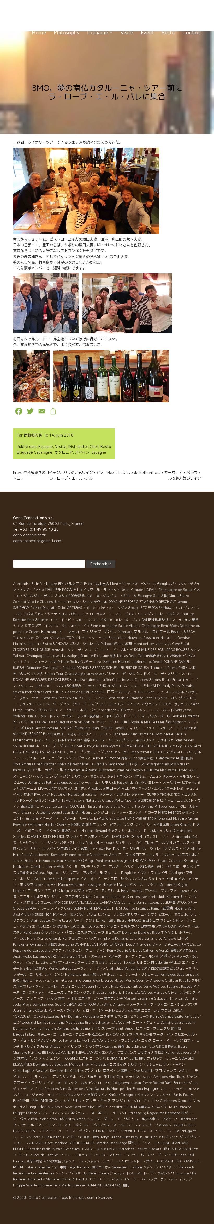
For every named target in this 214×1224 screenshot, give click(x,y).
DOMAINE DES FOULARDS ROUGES (161, 649)
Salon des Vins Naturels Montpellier (100, 1088)
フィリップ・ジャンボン (83, 1046)
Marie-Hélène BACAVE (129, 992)
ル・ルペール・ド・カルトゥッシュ (147, 830)
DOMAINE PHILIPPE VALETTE (96, 908)
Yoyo (53, 1119)
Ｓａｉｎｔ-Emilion (162, 878)
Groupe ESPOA (24, 908)
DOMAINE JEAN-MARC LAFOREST (100, 944)
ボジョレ (93, 1070)
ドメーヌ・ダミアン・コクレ (40, 800)
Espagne (45, 446)
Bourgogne (176, 722)
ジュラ (184, 698)
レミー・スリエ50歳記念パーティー (70, 685)
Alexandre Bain (26, 583)
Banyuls (19, 770)
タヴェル (100, 601)
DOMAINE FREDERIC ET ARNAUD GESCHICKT (142, 602)
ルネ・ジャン (90, 710)
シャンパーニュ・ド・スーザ (60, 1131)
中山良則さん (44, 1052)
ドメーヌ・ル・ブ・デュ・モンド (133, 956)
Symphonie (105, 938)
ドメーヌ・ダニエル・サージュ (68, 626)
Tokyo (105, 1137)
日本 (61, 1118)
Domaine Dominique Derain (162, 734)
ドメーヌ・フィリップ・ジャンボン (144, 1125)
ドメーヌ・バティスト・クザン (105, 608)
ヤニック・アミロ (95, 638)
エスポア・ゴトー (90, 998)
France (89, 584)
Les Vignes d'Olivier (162, 992)
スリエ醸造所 (22, 872)
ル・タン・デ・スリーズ (79, 649)
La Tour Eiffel (106, 920)
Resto (168, 32)
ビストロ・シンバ (92, 1058)
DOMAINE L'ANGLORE (104, 1185)
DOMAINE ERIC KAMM (176, 1161)
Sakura (30, 1167)
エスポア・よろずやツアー (99, 1149)
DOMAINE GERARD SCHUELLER (100, 667)
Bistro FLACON (36, 710)
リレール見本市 (143, 1118)
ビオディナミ (191, 782)
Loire (124, 1161)
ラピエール (182, 1034)
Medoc (27, 956)
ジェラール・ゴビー (130, 842)
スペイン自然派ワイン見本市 (68, 848)
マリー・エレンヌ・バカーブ (136, 812)
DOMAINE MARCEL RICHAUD (144, 746)
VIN (169, 842)
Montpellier (144, 643)
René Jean (31, 932)
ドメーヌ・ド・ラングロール (102, 878)
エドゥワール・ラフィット (100, 589)
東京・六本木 (67, 998)
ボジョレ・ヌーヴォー (91, 956)
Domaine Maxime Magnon (34, 1028)
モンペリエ (191, 866)
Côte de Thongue (122, 962)
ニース (123, 854)
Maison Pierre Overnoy (131, 980)
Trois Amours (23, 764)
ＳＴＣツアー (34, 625)
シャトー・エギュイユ (75, 1155)
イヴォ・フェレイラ (152, 872)
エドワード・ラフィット (103, 1179)
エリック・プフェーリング (83, 752)
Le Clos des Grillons (145, 679)
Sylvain (28, 968)
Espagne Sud (148, 595)
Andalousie (96, 788)
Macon (63, 884)
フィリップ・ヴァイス (28, 590)
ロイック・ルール (79, 601)
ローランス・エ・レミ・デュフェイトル (118, 614)
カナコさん (163, 644)
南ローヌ (113, 788)
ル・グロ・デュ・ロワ (143, 1100)
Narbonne (172, 1112)
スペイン (82, 452)
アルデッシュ (168, 1137)
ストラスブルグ (176, 692)
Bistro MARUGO (129, 920)
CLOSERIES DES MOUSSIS (32, 650)
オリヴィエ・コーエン (95, 734)
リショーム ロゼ (29, 686)
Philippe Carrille (115, 1076)
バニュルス (181, 842)
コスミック (117, 1064)
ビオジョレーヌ (104, 1125)
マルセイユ (74, 836)
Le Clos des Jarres (49, 602)
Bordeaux (51, 734)
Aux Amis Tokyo (59, 1107)
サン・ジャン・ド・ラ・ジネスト (150, 710)
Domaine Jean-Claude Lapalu (100, 727)
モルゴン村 (145, 962)
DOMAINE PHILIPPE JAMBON (78, 1052)
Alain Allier (52, 1137)
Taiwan (19, 655)
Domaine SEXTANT (60, 728)
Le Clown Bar (101, 848)
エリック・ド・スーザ (49, 716)
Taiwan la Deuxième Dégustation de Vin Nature (56, 812)
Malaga (122, 884)
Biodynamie (74, 770)
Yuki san (19, 638)
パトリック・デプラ (185, 584)
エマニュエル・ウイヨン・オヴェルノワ (132, 704)
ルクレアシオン (75, 1094)
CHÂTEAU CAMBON (175, 1149)
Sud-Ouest (117, 818)
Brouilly (101, 764)
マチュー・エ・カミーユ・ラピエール (64, 1034)
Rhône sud (163, 818)
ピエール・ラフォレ (92, 698)
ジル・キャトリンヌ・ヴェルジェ (149, 740)
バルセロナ (74, 583)
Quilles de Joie (94, 674)
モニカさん (69, 734)
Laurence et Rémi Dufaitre (53, 956)
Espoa (138, 1088)
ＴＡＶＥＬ (169, 932)
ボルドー (85, 661)
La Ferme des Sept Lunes (174, 974)
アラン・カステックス (54, 1113)
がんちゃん (65, 788)
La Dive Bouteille (141, 1070)
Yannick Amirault (45, 692)
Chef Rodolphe (56, 1143)
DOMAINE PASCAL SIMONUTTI (115, 1131)
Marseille (109, 884)
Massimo (180, 818)
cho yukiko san (137, 1046)
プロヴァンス (166, 1070)
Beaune (186, 824)
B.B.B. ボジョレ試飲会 (82, 716)
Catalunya (104, 992)
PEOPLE (19, 1149)
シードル (106, 716)
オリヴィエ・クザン (142, 914)
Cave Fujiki (180, 644)
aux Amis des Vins (52, 1088)
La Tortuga (183, 1131)
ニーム (155, 1143)
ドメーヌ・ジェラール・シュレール (139, 848)
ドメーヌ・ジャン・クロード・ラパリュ (72, 704)
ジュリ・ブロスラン (66, 896)
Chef (94, 446)
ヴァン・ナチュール (31, 848)
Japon (174, 824)
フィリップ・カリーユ (162, 1058)
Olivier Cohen (98, 1173)
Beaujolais (81, 824)
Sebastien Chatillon (127, 1167)
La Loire (42, 962)
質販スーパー (71, 830)
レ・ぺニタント (117, 1113)
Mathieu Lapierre (27, 643)
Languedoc (36, 1106)
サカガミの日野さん (163, 1046)
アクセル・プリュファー (162, 890)
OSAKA (80, 746)
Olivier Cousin (93, 896)
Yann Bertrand (176, 1082)
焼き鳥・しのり (68, 926)
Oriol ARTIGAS (69, 607)
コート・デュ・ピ (146, 1022)
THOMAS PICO (170, 794)
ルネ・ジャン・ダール (154, 716)
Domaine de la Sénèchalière (104, 679)
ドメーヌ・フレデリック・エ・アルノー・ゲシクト (101, 866)
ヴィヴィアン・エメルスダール (154, 788)
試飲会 (167, 908)
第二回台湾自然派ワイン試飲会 (159, 656)
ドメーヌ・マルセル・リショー (116, 1155)
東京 (87, 740)
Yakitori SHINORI (124, 1107)
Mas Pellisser (154, 722)
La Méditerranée (166, 758)
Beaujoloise (40, 1118)
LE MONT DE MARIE (91, 1040)
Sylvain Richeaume (66, 1149)
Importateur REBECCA (150, 752)
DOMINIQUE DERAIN (127, 836)
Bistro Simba (75, 1119)
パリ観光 (50, 944)
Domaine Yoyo (47, 1167)
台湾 (60, 866)
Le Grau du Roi (56, 938)
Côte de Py (36, 1179)
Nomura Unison (78, 974)
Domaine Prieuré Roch (67, 854)
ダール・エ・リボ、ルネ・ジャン (40, 974)
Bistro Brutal (172, 679)
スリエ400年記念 (71, 595)
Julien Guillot (120, 1137)
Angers (119, 1004)
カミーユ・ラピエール (176, 1088)
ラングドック (57, 776)
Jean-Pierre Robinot (149, 1082)
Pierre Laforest (61, 968)
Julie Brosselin (132, 722)
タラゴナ (19, 1125)
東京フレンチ (113, 998)
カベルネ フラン (180, 746)
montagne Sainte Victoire (121, 626)
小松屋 (127, 643)
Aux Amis (104, 1004)
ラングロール (104, 812)
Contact (191, 32)
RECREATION (102, 1034)
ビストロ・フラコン (112, 914)
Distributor (78, 446)
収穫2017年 (179, 950)
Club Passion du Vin (124, 782)
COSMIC (71, 1058)
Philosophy (66, 32)
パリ (87, 1130)
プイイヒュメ (62, 920)
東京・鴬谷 (91, 1137)
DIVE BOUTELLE (184, 1125)
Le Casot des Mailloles (79, 692)
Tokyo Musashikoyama (103, 746)
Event (147, 32)
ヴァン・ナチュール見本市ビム (174, 944)
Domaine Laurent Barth (179, 1022)
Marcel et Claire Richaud (65, 1179)
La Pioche (101, 818)
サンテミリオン (97, 962)
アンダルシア (72, 1137)
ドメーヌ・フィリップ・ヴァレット (150, 1179)
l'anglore (128, 872)
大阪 (164, 595)
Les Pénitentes (42, 1173)
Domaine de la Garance (30, 620)
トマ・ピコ (42, 740)
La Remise (181, 637)
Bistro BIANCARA (55, 644)
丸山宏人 (102, 583)
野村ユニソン (139, 1142)
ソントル (57, 740)
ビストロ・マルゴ (101, 1082)
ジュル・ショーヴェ (41, 758)
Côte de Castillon (46, 1155)
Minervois (125, 632)
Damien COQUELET (72, 806)
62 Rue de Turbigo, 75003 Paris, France (48, 523)
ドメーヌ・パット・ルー (157, 1131)
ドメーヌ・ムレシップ (108, 740)
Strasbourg (137, 1113)
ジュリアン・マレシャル (154, 1094)
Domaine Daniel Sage (111, 1143)
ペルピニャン (46, 926)
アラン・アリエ (108, 722)
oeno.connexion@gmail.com (37, 540)
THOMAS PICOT (144, 860)
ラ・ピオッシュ (167, 1119)
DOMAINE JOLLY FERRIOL (46, 836)
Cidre (68, 908)
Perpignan (21, 944)
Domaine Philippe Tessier (160, 806)
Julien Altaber (51, 1046)
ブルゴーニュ (125, 716)
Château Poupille (178, 980)
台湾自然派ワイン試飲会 (43, 1161)
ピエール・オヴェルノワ (176, 914)
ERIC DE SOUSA (137, 668)
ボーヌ (139, 764)
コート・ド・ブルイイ (116, 649)
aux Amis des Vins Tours (166, 1076)
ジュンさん (57, 638)
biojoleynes (124, 1082)
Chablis (60, 1100)
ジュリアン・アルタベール (82, 872)
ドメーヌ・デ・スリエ (160, 673)
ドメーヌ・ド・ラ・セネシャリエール (155, 1173)
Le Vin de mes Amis (101, 854)
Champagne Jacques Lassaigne (52, 655)
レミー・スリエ (87, 619)
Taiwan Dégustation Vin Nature (71, 722)
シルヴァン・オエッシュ (89, 776)
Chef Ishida (114, 968)
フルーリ (43, 908)
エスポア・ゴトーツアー (66, 962)
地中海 (176, 1028)
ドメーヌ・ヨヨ (171, 728)
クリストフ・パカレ (58, 932)
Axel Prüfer (43, 878)
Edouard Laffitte (36, 1022)
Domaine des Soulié (49, 1004)
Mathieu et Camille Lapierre (34, 866)
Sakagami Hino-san (169, 998)
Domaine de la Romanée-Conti (130, 698)
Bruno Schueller (97, 1022)
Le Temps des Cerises (122, 896)
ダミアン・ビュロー (63, 710)
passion (91, 794)
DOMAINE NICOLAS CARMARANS (94, 902)
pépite (56, 650)
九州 (63, 1016)
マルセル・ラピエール (44, 770)
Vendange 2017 (137, 968)
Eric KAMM (152, 685)
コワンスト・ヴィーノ (158, 836)
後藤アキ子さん (149, 1107)
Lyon (76, 782)
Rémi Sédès (170, 626)
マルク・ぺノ (179, 848)
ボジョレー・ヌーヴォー (161, 782)
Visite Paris (183, 1016)
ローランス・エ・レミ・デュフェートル (55, 980)
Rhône (114, 1094)
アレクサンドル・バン (69, 1076)
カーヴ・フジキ (84, 920)
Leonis (184, 891)
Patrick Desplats (43, 607)
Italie (136, 800)
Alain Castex (41, 920)
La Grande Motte (111, 800)
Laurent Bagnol (176, 884)
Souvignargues (157, 764)
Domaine (98, 32)
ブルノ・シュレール (84, 643)
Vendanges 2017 (120, 764)
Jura (97, 661)
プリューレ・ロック (161, 614)
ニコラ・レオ (150, 1010)
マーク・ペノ (163, 1034)
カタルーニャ (79, 613)
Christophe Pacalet (31, 1070)
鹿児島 (170, 902)
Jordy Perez (171, 686)
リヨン (74, 680)
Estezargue (51, 1016)
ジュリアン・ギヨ (117, 752)
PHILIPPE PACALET (62, 589)
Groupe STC (137, 607)
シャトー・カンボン (145, 794)
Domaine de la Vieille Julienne (61, 1185)
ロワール (114, 692)
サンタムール (43, 902)
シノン (195, 650)
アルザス (77, 890)
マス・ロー (186, 674)
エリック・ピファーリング (113, 824)
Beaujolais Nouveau (125, 637)
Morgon (61, 902)
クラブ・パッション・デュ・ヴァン (79, 950)
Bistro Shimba (99, 806)
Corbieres (168, 1100)
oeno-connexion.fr (29, 535)
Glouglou (163, 584)
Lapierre (19, 890)
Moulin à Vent (184, 908)
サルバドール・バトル (40, 794)
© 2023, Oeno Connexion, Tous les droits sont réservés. (63, 1197)
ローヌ (182, 938)
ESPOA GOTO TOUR (81, 1004)
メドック (57, 908)
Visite (127, 32)
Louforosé (155, 662)
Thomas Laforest (163, 668)
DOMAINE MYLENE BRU (126, 1058)
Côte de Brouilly (183, 860)
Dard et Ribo (83, 1106)
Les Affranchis (138, 944)
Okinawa (36, 944)
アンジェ (119, 1100)
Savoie (163, 860)
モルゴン (34, 1124)
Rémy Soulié (117, 950)
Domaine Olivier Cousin (59, 698)
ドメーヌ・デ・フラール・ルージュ (66, 818)
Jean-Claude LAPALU (139, 589)
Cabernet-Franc (125, 734)
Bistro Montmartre (125, 806)
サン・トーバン (174, 1064)
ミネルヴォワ (29, 1046)
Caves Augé (74, 673)
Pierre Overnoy (161, 1016)
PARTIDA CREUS (82, 1143)
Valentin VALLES (168, 962)
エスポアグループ (90, 932)
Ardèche (157, 980)
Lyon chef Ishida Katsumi (160, 896)
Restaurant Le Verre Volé (139, 986)
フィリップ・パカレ (99, 631)
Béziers (177, 632)
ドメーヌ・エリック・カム (67, 1082)
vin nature (185, 613)
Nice (128, 800)
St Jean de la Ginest (134, 908)
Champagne (151, 625)
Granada (182, 836)
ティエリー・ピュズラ (142, 728)
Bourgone (66, 944)
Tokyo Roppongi (79, 1167)
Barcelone (150, 800)
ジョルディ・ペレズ (82, 938)
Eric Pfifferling (140, 818)
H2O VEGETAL (25, 1131)
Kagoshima (155, 1112)
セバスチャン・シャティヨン (45, 613)
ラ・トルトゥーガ (168, 854)
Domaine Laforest (129, 938)
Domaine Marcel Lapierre (124, 661)
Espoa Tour (54, 673)
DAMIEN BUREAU (155, 620)
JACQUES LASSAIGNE (46, 752)
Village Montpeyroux (100, 860)
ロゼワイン (103, 1107)
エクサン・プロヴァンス (119, 1052)
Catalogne (43, 452)
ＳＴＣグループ (103, 1028)
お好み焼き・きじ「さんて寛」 (160, 866)
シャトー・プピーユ (144, 1161)
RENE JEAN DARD (175, 1143)
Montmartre (120, 583)
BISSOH (189, 632)
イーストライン (64, 1010)
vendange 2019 (113, 710)
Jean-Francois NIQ (70, 860)
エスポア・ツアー (97, 836)
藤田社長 (186, 758)
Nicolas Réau (126, 656)
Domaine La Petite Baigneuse (50, 782)
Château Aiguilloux (47, 872)
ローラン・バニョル (42, 890)
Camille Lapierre (66, 878)
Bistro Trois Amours (39, 860)
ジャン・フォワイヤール (160, 1167)
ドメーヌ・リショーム (146, 884)
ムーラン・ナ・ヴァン (89, 968)
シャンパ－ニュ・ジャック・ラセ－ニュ (90, 1161)
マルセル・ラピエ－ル (152, 631)
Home (39, 32)
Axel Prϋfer (22, 914)
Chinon (64, 890)
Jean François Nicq (102, 986)
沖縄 (62, 1167)
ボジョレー (83, 1125)
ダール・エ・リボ (94, 782)
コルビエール (155, 842)
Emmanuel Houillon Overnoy (49, 824)
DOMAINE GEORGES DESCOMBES (41, 679)
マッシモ (146, 1034)
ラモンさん (137, 1076)
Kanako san (73, 740)
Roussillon (42, 914)
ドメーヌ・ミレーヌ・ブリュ (120, 620)
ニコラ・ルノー (39, 1076)
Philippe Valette (25, 1185)
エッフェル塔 (47, 662)
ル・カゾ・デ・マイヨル (159, 1155)
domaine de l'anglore (160, 938)
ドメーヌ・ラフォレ (114, 794)
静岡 (121, 1046)
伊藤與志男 (33, 435)
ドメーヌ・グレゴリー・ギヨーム (111, 595)
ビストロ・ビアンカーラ (132, 1016)
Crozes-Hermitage (43, 632)
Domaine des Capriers (67, 1070)
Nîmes (174, 596)
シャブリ (114, 830)
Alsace (91, 770)
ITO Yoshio (73, 638)
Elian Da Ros (89, 926)
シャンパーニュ (25, 788)
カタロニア (64, 452)
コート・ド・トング (167, 1040)
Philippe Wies (111, 644)
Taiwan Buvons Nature (79, 800)
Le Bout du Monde (105, 758)
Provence (49, 806)
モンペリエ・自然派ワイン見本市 (125, 926)
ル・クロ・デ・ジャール (93, 1010)
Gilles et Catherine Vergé (149, 950)
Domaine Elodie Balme (73, 1028)
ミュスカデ (113, 932)
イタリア (185, 1179)
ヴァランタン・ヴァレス (73, 758)
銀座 (124, 1070)
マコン (126, 788)
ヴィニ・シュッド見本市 (151, 824)
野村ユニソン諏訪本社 (137, 758)
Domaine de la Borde (97, 980)
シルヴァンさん (136, 878)
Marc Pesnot (169, 812)
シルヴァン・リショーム (144, 1064)
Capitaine (110, 1046)
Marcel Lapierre (138, 998)
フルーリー (112, 872)
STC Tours (169, 1106)
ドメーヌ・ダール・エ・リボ (108, 1118)
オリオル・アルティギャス (89, 1100)
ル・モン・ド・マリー (58, 1125)
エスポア (107, 1016)
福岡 (126, 1185)
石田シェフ (150, 920)
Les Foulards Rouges (176, 986)
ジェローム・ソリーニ (127, 686)
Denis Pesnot (35, 728)
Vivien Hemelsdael (100, 842)
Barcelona (127, 1149)
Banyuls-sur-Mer (144, 1137)
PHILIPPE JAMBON (38, 1100)
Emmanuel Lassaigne (85, 884)
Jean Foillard (23, 1010)
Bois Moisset (179, 764)
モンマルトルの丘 (164, 926)
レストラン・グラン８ (80, 992)
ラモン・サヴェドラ (176, 704)
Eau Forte (94, 1076)
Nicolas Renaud (94, 830)
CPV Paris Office (33, 722)
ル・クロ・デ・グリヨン (54, 746)
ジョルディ (118, 1173)
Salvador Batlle (39, 1149)
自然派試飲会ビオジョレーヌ (171, 968)
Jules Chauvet (38, 638)
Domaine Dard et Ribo (141, 932)
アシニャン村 (169, 920)
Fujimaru (31, 818)
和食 (113, 656)
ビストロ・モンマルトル (103, 890)
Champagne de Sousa (175, 589)
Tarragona (128, 1094)
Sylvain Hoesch (69, 764)
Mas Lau (88, 764)
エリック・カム (165, 698)
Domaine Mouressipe (67, 1022)
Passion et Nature (157, 638)
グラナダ (186, 1137)
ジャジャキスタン (119, 776)
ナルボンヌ (187, 992)
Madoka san (188, 1119)
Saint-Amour (125, 1028)
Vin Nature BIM (52, 584)
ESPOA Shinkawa (160, 608)
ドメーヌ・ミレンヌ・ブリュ (75, 914)
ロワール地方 (47, 788)
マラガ (166, 1010)
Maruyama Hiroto (173, 770)
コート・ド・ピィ (61, 620)
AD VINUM (49, 1040)
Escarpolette (23, 740)
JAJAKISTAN (121, 1022)
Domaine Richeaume (83, 1016)
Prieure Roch (67, 662)
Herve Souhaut (132, 890)
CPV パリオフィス (126, 1034)
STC (102, 692)
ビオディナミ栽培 (150, 1052)
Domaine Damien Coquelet (142, 902)
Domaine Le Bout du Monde (57, 1064)
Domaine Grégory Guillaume (137, 770)
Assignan (124, 860)
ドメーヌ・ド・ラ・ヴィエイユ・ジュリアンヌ (162, 1004)
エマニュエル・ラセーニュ (143, 692)
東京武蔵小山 (30, 806)
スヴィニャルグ (73, 986)
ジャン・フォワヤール (71, 1173)
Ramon (156, 908)
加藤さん (41, 968)
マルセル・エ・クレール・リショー (129, 974)
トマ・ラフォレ (180, 620)
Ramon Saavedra (178, 1052)
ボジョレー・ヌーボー (88, 1112)
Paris (177, 1094)
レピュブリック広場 (126, 1010)
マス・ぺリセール (143, 584)
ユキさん (80, 788)
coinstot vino (47, 884)
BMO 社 (104, 686)
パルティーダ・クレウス (123, 673)
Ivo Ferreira (67, 1040)
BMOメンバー (187, 902)
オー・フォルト (70, 632)
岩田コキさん (101, 1167)
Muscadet (106, 770)
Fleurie (96, 625)
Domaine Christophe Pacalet (51, 667)
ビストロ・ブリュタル (153, 1028)
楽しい (97, 974)
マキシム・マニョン (147, 776)
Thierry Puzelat (147, 1149)
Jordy (150, 854)
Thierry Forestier (95, 1064)
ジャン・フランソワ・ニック (129, 1040)
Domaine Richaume (94, 655)
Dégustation (25, 1034)
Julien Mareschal (71, 794)
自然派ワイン (97, 1094)
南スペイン (111, 1070)
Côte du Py (43, 1010)
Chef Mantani (45, 764)
